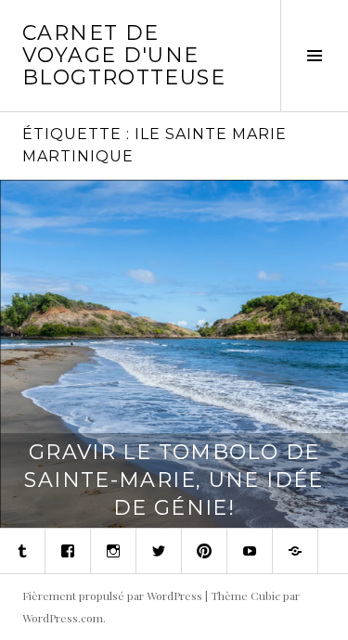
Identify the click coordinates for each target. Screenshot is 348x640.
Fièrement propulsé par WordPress (112, 595)
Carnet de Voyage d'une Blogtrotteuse (124, 55)
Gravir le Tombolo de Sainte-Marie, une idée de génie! (173, 480)
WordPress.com (62, 617)
